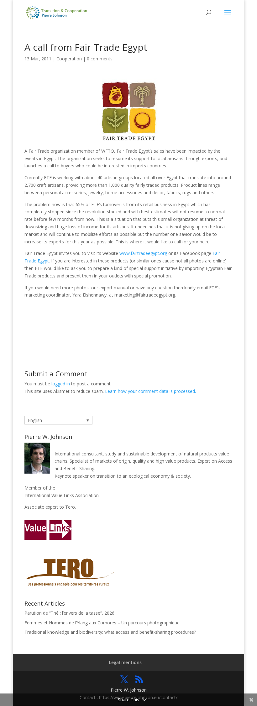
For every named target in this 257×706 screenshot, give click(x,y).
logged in (60, 384)
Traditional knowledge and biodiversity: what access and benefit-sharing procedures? (110, 632)
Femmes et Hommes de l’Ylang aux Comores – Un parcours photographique (102, 623)
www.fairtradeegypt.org (143, 253)
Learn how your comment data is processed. (150, 391)
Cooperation (69, 59)
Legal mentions (125, 662)
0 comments (100, 59)
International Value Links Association (61, 495)
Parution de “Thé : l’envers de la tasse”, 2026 (69, 613)
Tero (70, 507)
